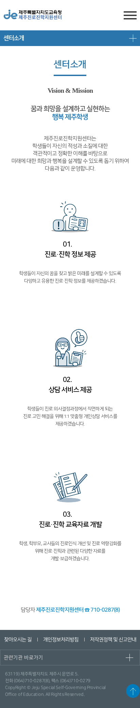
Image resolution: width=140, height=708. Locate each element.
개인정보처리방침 (60, 639)
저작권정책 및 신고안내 (113, 639)
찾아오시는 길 (17, 639)
